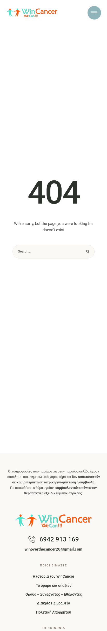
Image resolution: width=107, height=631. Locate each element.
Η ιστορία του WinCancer (53, 576)
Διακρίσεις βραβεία (53, 603)
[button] (92, 624)
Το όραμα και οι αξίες (53, 585)
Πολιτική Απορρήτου (53, 612)
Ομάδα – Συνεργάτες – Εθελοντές (53, 594)
